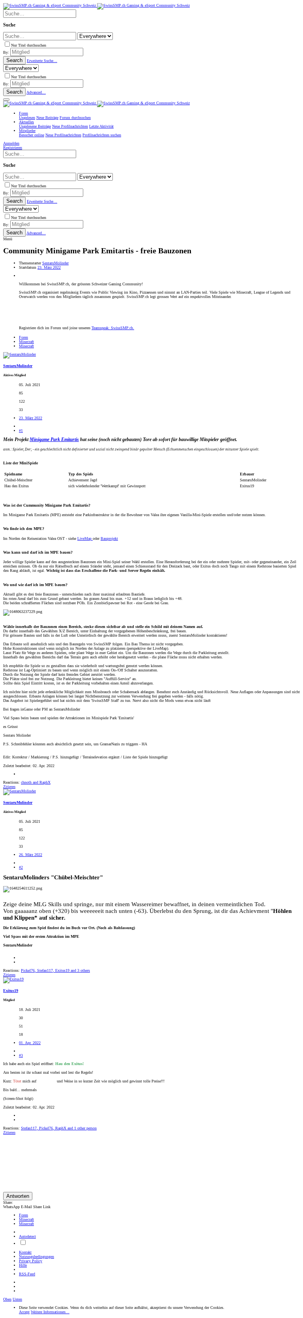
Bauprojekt (109, 538)
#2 (21, 867)
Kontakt (25, 1252)
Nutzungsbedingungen (36, 1256)
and (35, 782)
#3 (21, 1055)
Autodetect (27, 1236)
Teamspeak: (113, 328)
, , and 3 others (55, 970)
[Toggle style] (23, 1243)
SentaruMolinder (55, 263)
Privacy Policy (30, 1261)
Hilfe (23, 1265)
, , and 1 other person (59, 1128)
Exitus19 (10, 990)
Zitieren (9, 786)
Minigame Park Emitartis (54, 439)
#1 (21, 430)
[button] (6, 99)
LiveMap (85, 538)
